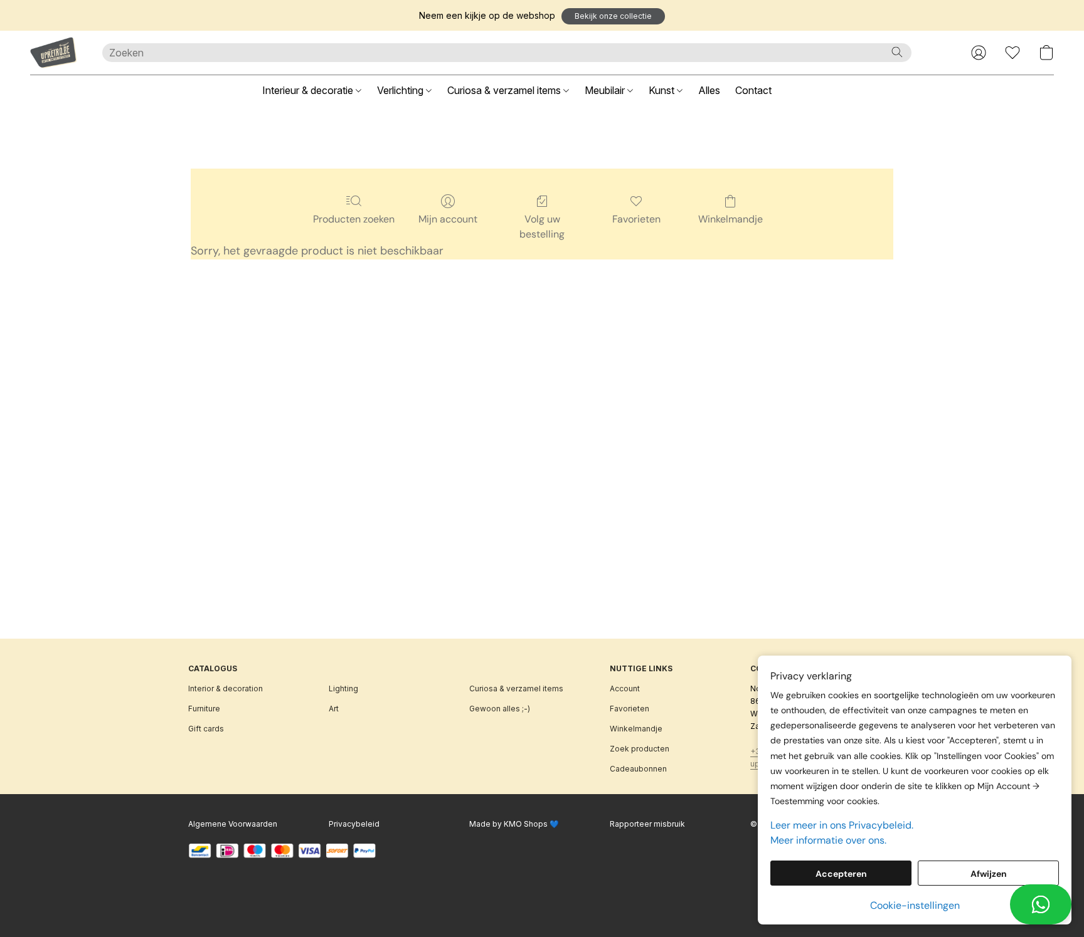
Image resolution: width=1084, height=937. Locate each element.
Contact (753, 90)
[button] (613, 16)
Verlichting (401, 90)
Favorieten (636, 219)
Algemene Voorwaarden (232, 824)
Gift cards (206, 728)
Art (334, 708)
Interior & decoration (225, 688)
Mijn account (447, 219)
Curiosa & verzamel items (505, 90)
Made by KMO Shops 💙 (514, 824)
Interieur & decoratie (309, 90)
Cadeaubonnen (638, 768)
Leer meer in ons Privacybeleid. (841, 825)
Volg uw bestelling (542, 226)
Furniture (204, 708)
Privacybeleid (354, 824)
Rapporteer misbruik (647, 824)
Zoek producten (639, 748)
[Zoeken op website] (897, 52)
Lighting (343, 688)
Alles (709, 90)
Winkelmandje (730, 219)
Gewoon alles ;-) (499, 708)
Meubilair (606, 90)
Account (625, 688)
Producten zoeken (354, 219)
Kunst (663, 90)
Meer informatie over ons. (828, 840)
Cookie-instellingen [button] (915, 905)
